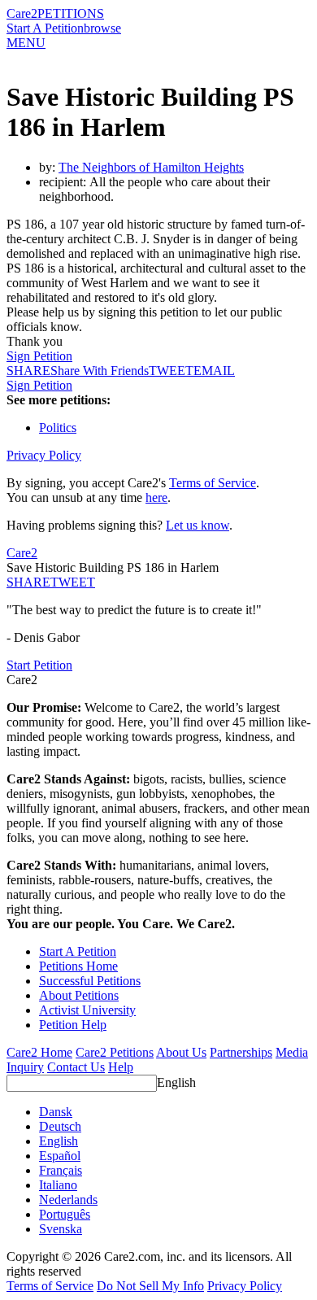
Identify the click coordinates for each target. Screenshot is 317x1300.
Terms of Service (212, 483)
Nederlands (68, 1199)
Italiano (58, 1185)
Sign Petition (39, 356)
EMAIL (214, 370)
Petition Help (72, 1025)
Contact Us (76, 1067)
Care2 (22, 13)
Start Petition (39, 665)
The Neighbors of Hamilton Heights (151, 167)
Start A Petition (45, 28)
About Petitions (79, 995)
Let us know (197, 525)
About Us (181, 1052)
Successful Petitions (90, 981)
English (176, 1082)
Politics (57, 427)
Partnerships (241, 1052)
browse (102, 28)
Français (60, 1170)
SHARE (28, 582)
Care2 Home (39, 1052)
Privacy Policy (44, 455)
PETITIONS (70, 13)
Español (59, 1156)
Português (64, 1214)
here (156, 497)
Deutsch (60, 1126)
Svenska (60, 1229)
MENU (26, 43)
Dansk (55, 1112)
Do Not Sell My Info (150, 1286)
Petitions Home (78, 966)
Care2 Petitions (115, 1052)
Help (120, 1067)
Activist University (87, 1010)
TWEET (171, 370)
